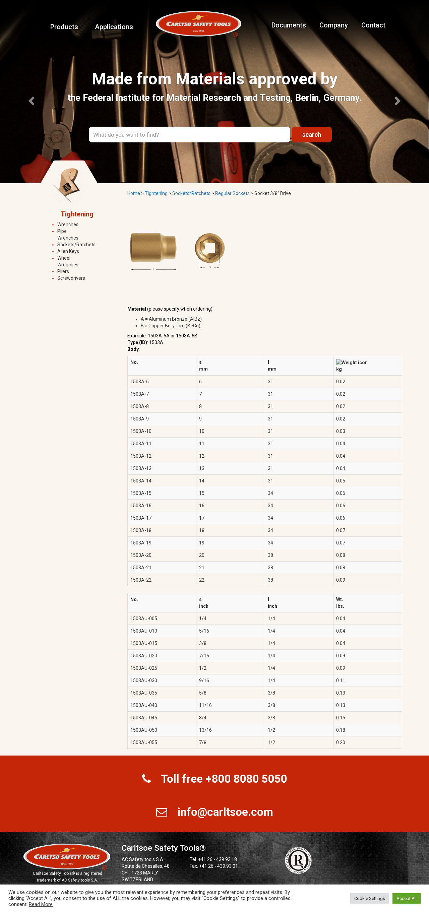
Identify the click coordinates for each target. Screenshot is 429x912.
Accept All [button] (406, 898)
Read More (41, 904)
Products (64, 27)
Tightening (156, 193)
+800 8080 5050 (246, 778)
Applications (114, 27)
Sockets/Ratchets (76, 244)
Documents (288, 25)
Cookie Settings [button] (369, 898)
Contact (373, 25)
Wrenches (67, 224)
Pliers (63, 271)
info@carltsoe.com (225, 812)
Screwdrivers (71, 278)
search (311, 134)
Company (333, 25)
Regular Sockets (232, 193)
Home (133, 193)
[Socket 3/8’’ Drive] (177, 251)
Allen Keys (68, 251)
